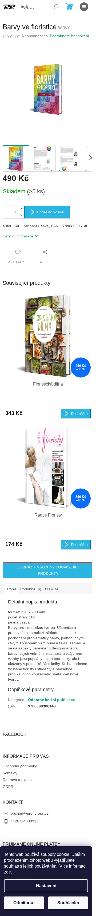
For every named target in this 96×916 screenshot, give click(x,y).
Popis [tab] (12, 589)
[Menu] (84, 6)
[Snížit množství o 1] (21, 215)
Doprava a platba (17, 780)
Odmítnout (24, 902)
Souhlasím (68, 902)
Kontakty (10, 773)
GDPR (8, 786)
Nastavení (46, 885)
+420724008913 (24, 821)
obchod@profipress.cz (30, 813)
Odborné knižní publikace (51, 700)
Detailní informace (18, 236)
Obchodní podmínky (20, 766)
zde (7, 872)
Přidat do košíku (50, 212)
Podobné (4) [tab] (30, 589)
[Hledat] (56, 6)
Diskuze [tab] (51, 589)
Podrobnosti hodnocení (69, 36)
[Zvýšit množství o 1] (21, 209)
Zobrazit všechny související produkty (48, 570)
